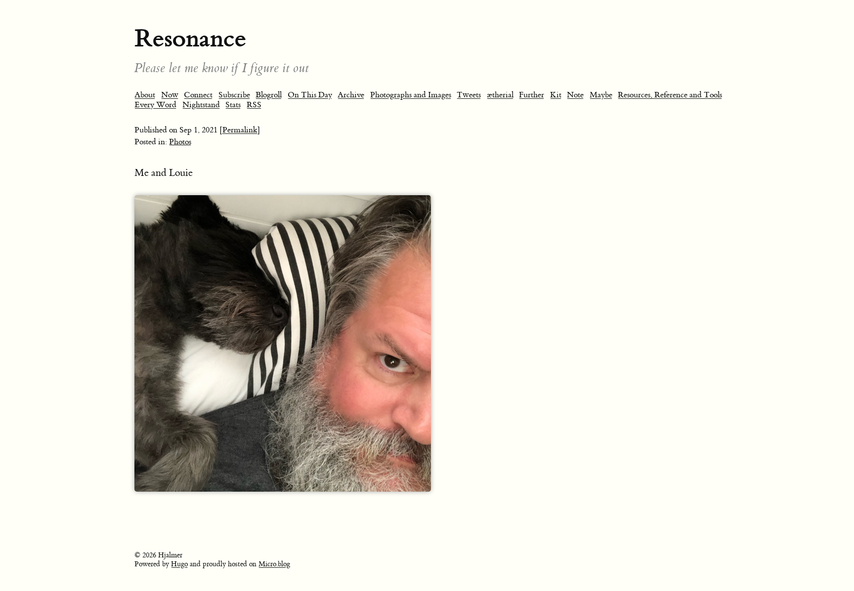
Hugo (179, 564)
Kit (555, 95)
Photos (180, 142)
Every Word (155, 105)
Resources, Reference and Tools (670, 95)
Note (575, 95)
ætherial (500, 95)
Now (169, 95)
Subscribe (234, 95)
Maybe (601, 95)
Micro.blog (274, 564)
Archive (351, 95)
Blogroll (269, 95)
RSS (254, 105)
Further (531, 95)
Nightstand (201, 105)
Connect (198, 95)
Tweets (469, 95)
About (144, 95)
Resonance (190, 38)
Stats (233, 105)
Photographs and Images (410, 95)
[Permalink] (239, 130)
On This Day (310, 95)
